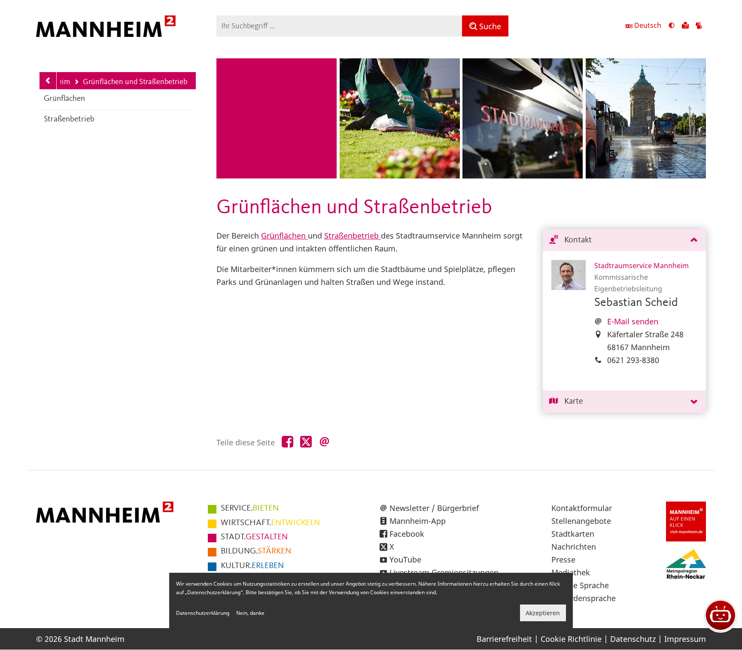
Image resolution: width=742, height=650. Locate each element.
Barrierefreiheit (504, 639)
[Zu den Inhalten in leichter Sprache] (685, 26)
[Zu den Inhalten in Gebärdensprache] (699, 26)
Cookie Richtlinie (571, 639)
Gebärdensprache (583, 598)
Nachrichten (573, 546)
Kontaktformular (581, 508)
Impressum (685, 639)
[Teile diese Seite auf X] (306, 442)
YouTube (405, 559)
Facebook (406, 534)
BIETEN (250, 508)
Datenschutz (633, 639)
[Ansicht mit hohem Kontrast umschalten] (671, 26)
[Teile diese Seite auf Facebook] (287, 442)
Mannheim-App (417, 521)
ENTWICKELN (270, 523)
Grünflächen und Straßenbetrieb (130, 82)
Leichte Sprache (580, 585)
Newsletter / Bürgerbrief (434, 508)
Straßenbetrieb (69, 119)
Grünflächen (64, 99)
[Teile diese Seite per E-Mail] (324, 442)
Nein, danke (250, 613)
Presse (563, 559)
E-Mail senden (632, 321)
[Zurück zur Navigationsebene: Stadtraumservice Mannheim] (48, 80)
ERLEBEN (252, 566)
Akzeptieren (543, 613)
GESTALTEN (254, 537)
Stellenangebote (581, 521)
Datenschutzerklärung (202, 613)
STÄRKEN (256, 551)
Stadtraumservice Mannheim (641, 265)
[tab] (624, 240)
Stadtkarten (572, 534)
